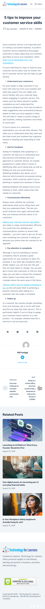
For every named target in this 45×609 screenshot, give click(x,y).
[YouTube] (41, 606)
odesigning (13, 596)
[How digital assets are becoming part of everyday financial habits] (22, 467)
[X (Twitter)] (18, 332)
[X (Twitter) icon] (22, 357)
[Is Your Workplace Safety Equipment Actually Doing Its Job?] (22, 504)
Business (38, 29)
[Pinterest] (28, 332)
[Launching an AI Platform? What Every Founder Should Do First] (22, 430)
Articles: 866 (22, 362)
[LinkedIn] (37, 332)
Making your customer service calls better (21, 222)
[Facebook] (8, 332)
